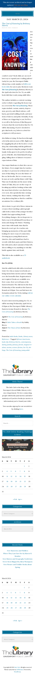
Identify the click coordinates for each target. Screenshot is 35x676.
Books (20, 336)
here (21, 409)
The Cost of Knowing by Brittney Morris (16, 24)
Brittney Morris (14, 342)
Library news (27, 336)
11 (7, 476)
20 (16, 481)
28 (20, 486)
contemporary (26, 342)
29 (25, 486)
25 (7, 486)
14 (20, 476)
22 (25, 481)
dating (4, 345)
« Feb (15, 499)
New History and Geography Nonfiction (17, 559)
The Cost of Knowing (13, 350)
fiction (21, 345)
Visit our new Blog (21, 5)
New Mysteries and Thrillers (17, 551)
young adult (25, 350)
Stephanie (15, 27)
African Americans (23, 339)
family (9, 345)
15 (24, 476)
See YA (25, 347)
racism (9, 347)
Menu (17, 14)
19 (11, 481)
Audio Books (13, 336)
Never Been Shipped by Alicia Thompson (17, 562)
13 (16, 476)
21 (20, 481)
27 (16, 486)
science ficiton (17, 347)
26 (11, 486)
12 (11, 476)
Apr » (20, 499)
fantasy (15, 345)
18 (7, 481)
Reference (5, 339)
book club (5, 342)
